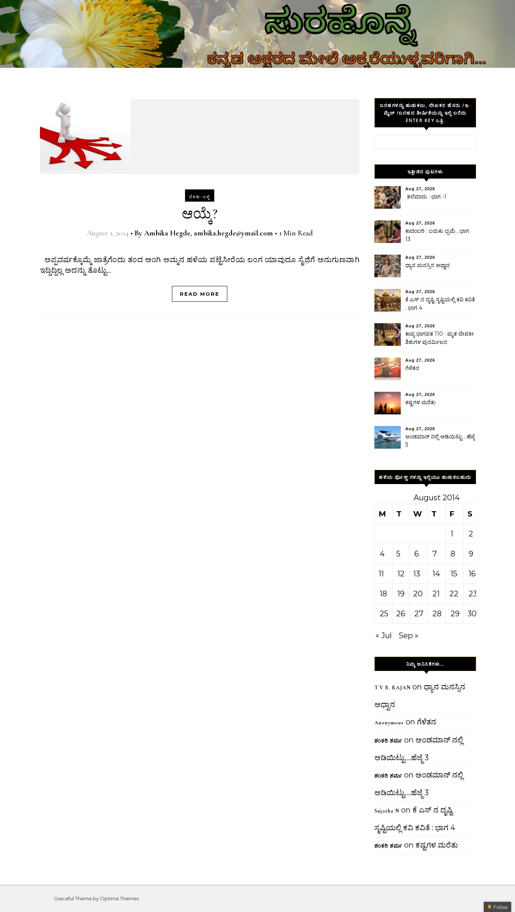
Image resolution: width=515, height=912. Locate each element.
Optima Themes (119, 898)
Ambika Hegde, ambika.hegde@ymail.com (208, 233)
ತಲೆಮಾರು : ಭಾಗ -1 (425, 196)
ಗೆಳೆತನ (412, 368)
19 (401, 593)
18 (383, 593)
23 (473, 593)
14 (436, 573)
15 (454, 573)
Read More (199, 294)
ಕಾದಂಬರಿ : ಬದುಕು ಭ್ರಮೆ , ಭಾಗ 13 (437, 235)
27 (418, 613)
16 (472, 573)
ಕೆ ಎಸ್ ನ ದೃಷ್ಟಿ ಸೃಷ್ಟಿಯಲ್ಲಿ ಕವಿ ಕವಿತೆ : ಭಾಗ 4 (440, 303)
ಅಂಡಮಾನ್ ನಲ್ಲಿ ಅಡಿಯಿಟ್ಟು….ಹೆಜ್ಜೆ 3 (440, 440)
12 (401, 573)
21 (436, 593)
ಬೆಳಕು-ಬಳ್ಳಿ (199, 196)
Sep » (408, 635)
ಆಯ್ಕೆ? (200, 214)
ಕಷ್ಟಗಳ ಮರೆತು (420, 402)
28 (436, 613)
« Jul (384, 635)
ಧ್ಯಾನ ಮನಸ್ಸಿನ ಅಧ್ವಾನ (427, 265)
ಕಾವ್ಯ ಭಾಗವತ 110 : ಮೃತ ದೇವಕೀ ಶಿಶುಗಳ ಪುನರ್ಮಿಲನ (439, 337)
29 (455, 613)
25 (384, 613)
